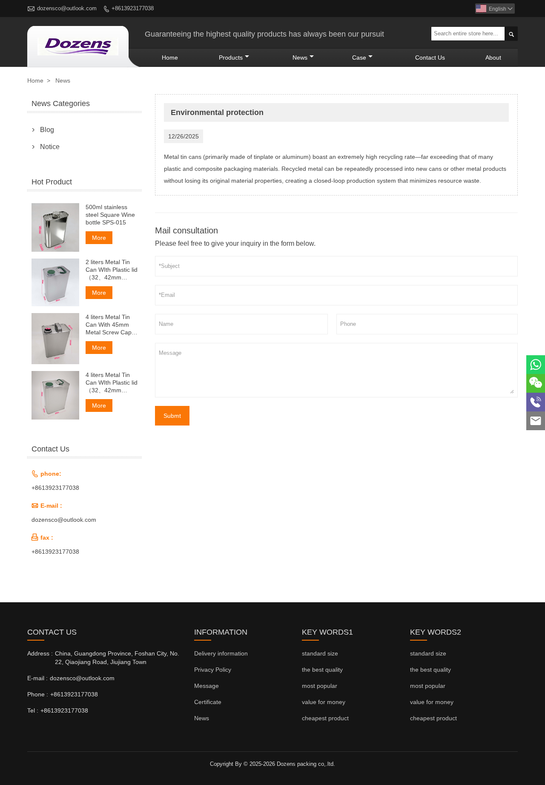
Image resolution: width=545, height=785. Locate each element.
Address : (40, 653)
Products (231, 57)
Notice (50, 146)
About (493, 57)
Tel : (32, 710)
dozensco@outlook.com (67, 8)
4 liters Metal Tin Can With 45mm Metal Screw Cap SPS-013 (109, 324)
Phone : (37, 694)
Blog (47, 129)
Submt (172, 415)
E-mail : (37, 678)
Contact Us (430, 57)
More (99, 237)
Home (170, 57)
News (300, 57)
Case (359, 57)
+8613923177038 (133, 8)
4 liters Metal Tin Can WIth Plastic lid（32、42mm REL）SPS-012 (112, 382)
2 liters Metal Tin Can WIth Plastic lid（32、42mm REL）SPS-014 (112, 270)
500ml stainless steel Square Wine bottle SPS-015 (110, 215)
